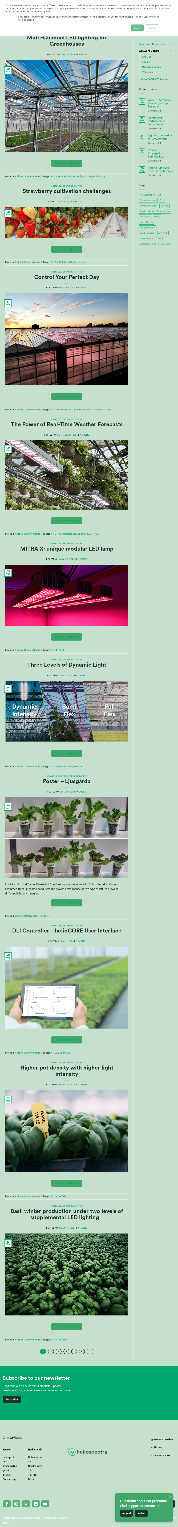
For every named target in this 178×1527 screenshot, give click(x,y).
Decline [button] (152, 27)
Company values (63, 410)
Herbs (58, 1196)
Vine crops (101, 176)
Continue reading (66, 163)
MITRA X (94, 534)
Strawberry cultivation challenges (67, 191)
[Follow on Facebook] (7, 1503)
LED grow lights (147, 228)
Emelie (82, 54)
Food (142, 211)
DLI (56, 1053)
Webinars (147, 72)
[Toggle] (171, 44)
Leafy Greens (146, 222)
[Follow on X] (26, 1503)
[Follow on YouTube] (45, 1503)
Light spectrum (147, 233)
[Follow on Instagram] (16, 1503)
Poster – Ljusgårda (67, 781)
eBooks (146, 62)
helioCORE (83, 534)
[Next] (90, 1352)
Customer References (152, 44)
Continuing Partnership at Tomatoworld (156, 121)
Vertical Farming (148, 244)
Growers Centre (32, 176)
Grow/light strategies (84, 176)
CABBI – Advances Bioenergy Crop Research (159, 103)
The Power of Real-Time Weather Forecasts (67, 424)
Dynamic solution (63, 176)
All (52, 176)
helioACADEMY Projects (154, 79)
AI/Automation (147, 195)
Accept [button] (137, 27)
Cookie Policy (33, 1517)
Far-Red (59, 262)
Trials (64, 1196)
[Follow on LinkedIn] (36, 1503)
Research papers (77, 776)
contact (141, 1513)
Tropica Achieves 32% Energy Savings (160, 169)
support (126, 1513)
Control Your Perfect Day (66, 277)
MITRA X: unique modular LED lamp (67, 549)
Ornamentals (146, 238)
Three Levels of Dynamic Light (66, 665)
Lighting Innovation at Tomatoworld (160, 137)
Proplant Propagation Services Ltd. (156, 153)
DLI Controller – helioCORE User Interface (67, 931)
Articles (19, 176)
